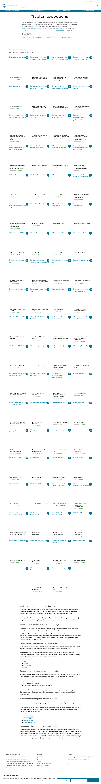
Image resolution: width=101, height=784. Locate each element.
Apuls (24, 37)
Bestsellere (39, 756)
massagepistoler (26, 28)
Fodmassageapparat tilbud (30, 722)
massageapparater (54, 611)
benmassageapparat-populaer (36, 37)
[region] (50, 778)
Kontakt (39, 761)
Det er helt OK (93, 780)
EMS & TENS (56, 37)
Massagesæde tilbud (29, 715)
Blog (38, 759)
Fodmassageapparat (67, 37)
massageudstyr (60, 30)
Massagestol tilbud (28, 717)
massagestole (35, 28)
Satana (25, 667)
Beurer (48, 37)
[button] (95, 1)
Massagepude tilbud (28, 720)
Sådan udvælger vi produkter (44, 763)
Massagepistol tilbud (28, 718)
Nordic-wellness (27, 665)
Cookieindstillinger (63, 780)
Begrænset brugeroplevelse (79, 780)
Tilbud (38, 758)
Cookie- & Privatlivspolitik (43, 765)
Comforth (26, 663)
